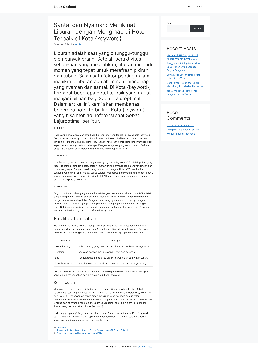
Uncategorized (63, 327)
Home (188, 6)
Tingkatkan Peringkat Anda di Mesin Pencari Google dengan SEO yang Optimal (92, 330)
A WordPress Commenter (180, 125)
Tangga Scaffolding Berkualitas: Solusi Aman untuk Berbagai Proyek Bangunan (184, 67)
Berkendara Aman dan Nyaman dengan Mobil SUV (79, 333)
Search (170, 23)
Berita (199, 6)
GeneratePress (145, 346)
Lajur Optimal (65, 7)
